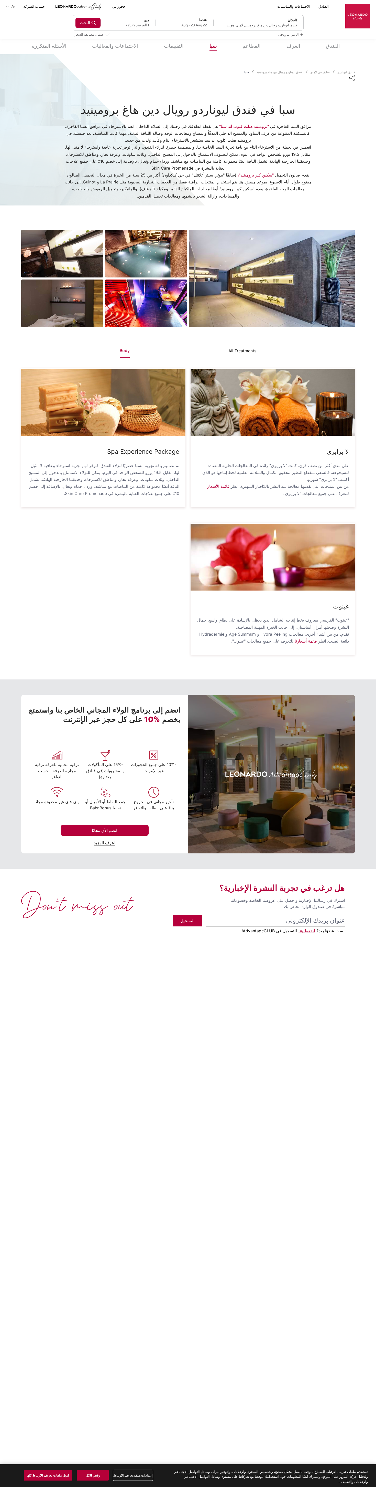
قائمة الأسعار (218, 486)
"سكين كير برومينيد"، (256, 175)
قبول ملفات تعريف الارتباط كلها (48, 1475)
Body (125, 350)
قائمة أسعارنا (306, 641)
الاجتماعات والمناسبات (293, 6)
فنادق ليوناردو (346, 72)
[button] (273, 402)
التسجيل (187, 920)
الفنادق (323, 6)
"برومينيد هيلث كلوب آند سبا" (244, 126)
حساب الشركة (34, 6)
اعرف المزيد (104, 842)
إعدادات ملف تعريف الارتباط (132, 1475)
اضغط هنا (306, 930)
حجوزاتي (119, 6)
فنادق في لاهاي (320, 72)
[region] (188, 1475)
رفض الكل (93, 1475)
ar (13, 6)
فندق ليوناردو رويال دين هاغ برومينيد (280, 72)
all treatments (242, 350)
